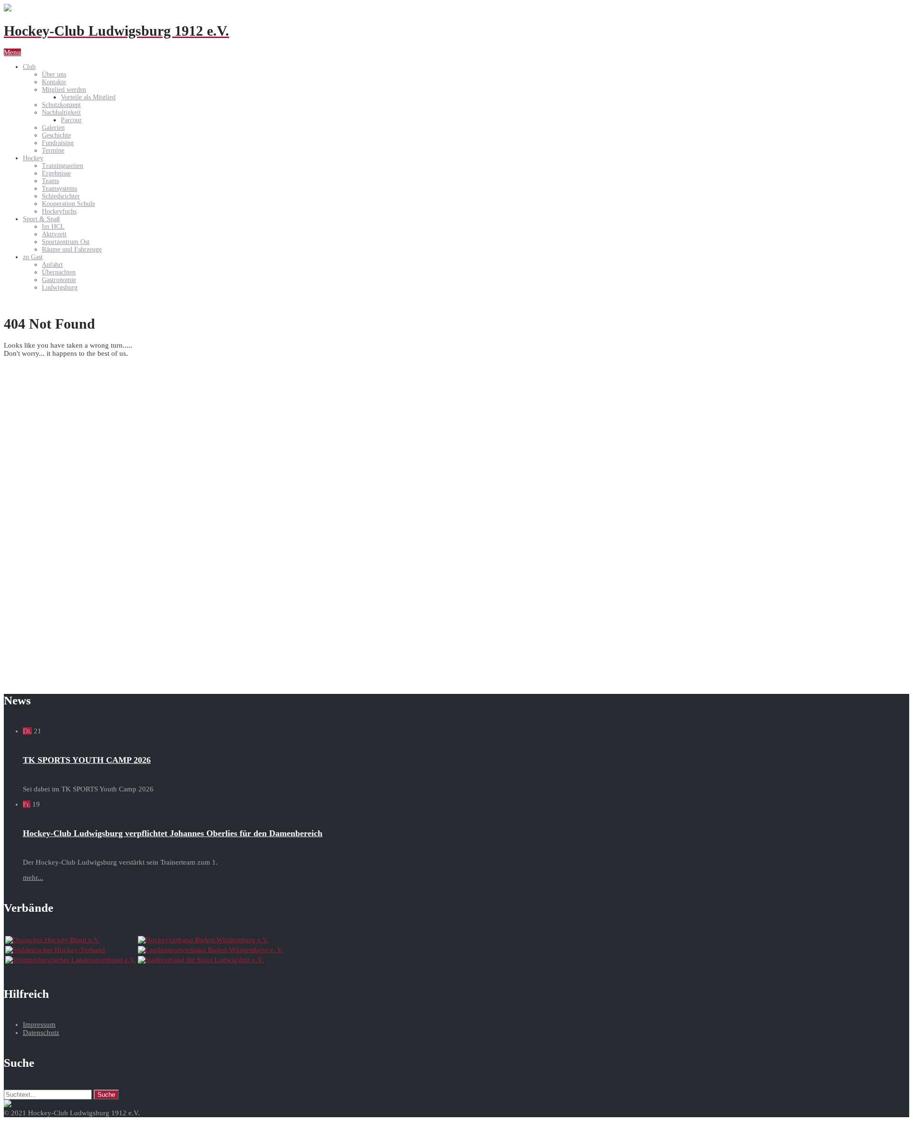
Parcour (71, 120)
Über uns (54, 74)
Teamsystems (59, 188)
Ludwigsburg (60, 287)
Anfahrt (52, 264)
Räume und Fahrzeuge (72, 249)
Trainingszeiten (62, 165)
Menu (12, 52)
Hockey (33, 158)
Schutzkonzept (61, 104)
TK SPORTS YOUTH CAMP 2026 (87, 760)
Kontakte (54, 82)
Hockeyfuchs (59, 211)
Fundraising (58, 142)
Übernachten (59, 272)
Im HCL (53, 226)
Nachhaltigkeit (61, 112)
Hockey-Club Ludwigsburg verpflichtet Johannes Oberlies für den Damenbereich (172, 833)
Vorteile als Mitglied (88, 97)
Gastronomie (59, 279)
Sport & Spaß (41, 219)
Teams (50, 181)
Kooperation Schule (68, 203)
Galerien (53, 127)
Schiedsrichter (61, 196)
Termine (53, 150)
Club (29, 66)
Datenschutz (41, 1032)
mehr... (33, 877)
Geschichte (56, 135)
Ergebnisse (56, 173)
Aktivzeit (54, 234)
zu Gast (33, 257)
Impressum (39, 1024)
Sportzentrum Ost (65, 241)
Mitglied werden (64, 89)
